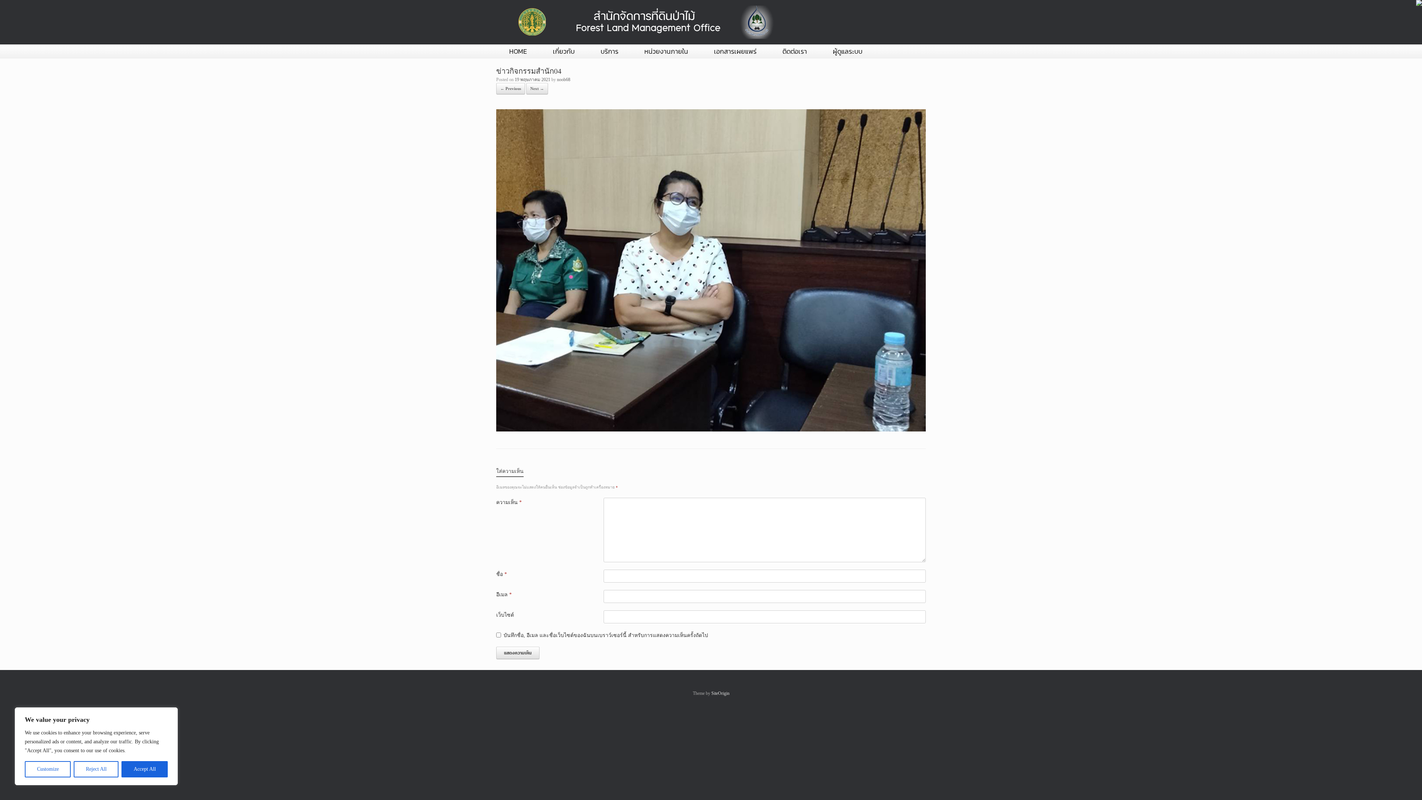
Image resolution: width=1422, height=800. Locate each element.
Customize (48, 769)
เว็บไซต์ (505, 615)
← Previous (510, 88)
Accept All (145, 769)
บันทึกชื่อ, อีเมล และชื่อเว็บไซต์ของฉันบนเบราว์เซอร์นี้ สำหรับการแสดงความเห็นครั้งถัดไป (606, 635)
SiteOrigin (720, 693)
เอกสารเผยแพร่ (735, 51)
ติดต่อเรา (794, 51)
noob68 (563, 79)
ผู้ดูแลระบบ (847, 51)
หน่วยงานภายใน (666, 51)
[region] (96, 746)
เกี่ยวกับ (564, 51)
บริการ (609, 51)
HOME (518, 51)
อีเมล (504, 594)
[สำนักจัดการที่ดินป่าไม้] (644, 22)
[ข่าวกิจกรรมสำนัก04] (711, 430)
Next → (537, 88)
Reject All (96, 769)
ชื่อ (501, 574)
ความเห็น (509, 502)
